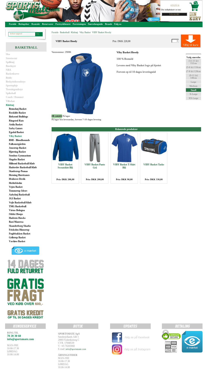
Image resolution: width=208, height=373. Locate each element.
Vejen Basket (16, 186)
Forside (12, 24)
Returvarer (47, 24)
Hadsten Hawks (17, 218)
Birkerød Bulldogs (18, 116)
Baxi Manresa (16, 221)
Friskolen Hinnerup (19, 229)
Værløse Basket (17, 241)
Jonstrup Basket (17, 147)
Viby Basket (15, 136)
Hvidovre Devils (17, 179)
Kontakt (35, 24)
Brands (108, 24)
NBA (8, 69)
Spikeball (11, 93)
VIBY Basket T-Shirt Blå (124, 166)
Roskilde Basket (17, 112)
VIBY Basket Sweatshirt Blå (65, 166)
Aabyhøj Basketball (19, 194)
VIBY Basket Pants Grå (94, 166)
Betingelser (23, 24)
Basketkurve (12, 73)
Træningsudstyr (14, 89)
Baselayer (11, 66)
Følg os (117, 24)
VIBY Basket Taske (153, 164)
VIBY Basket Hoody (101, 32)
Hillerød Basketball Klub (22, 163)
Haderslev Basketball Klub (23, 167)
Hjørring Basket (17, 151)
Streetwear (11, 58)
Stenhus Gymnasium (20, 155)
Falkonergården (17, 144)
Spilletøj (10, 62)
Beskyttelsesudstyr (15, 81)
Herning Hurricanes (19, 175)
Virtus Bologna (17, 210)
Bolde (9, 77)
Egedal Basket (16, 132)
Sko (8, 54)
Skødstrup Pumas (18, 171)
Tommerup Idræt (18, 190)
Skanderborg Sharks (20, 225)
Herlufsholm (15, 183)
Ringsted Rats (16, 120)
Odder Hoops (16, 214)
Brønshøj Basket (17, 108)
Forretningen (79, 24)
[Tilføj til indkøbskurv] (186, 40)
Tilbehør (10, 101)
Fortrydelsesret (62, 24)
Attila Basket (16, 124)
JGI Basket (15, 198)
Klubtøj (10, 105)
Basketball (64, 32)
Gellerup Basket (17, 237)
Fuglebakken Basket (19, 233)
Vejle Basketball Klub (20, 202)
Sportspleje (12, 85)
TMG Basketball (17, 206)
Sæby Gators (16, 128)
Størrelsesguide (95, 24)
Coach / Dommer (15, 97)
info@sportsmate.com (76, 349)
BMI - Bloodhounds (19, 140)
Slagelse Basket (17, 159)
